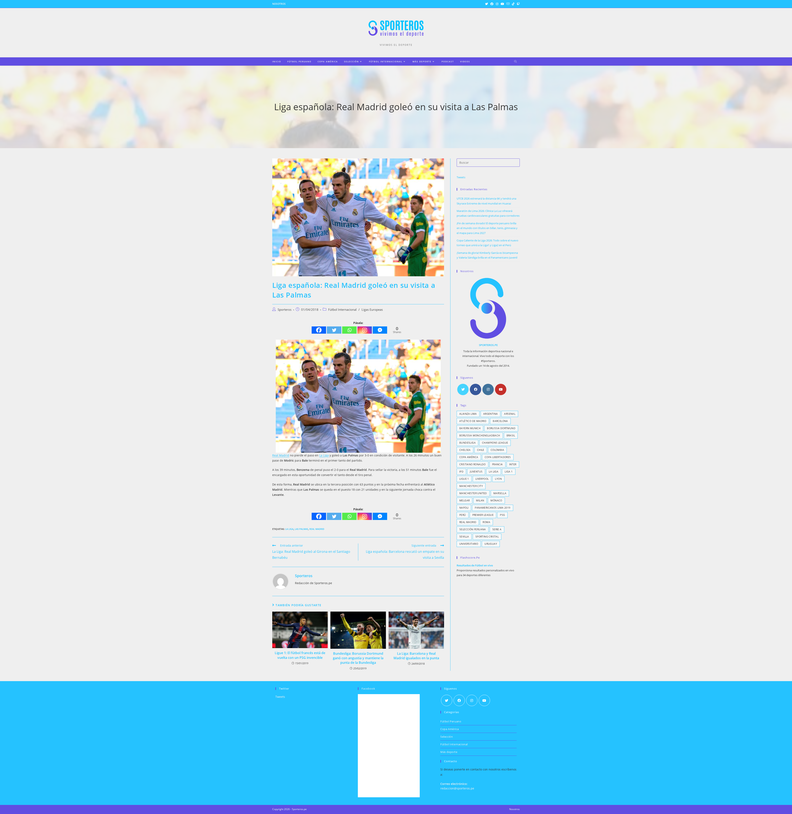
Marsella (499, 493)
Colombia (497, 450)
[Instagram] (364, 330)
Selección (446, 736)
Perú (462, 515)
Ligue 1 (464, 479)
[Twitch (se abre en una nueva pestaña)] (518, 4)
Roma (486, 522)
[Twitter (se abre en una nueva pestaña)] (486, 4)
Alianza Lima (468, 414)
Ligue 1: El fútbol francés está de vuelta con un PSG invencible (300, 655)
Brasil (511, 435)
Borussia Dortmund (501, 428)
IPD (461, 471)
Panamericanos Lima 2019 (492, 507)
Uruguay (490, 544)
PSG (502, 515)
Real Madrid (280, 455)
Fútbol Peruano (450, 721)
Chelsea (465, 450)
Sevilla (464, 536)
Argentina (490, 414)
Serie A (497, 529)
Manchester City (471, 486)
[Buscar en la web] (515, 61)
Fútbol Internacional (342, 310)
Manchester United (473, 493)
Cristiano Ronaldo (472, 464)
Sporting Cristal (487, 536)
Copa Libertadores (498, 457)
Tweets (461, 177)
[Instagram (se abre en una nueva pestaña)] (497, 4)
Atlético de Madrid (472, 421)
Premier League (483, 515)
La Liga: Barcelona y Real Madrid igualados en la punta (416, 655)
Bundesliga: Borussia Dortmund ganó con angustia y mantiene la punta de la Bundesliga (358, 658)
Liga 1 (509, 471)
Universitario (468, 544)
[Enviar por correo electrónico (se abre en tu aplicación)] (508, 4)
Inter (512, 464)
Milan (480, 500)
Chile (480, 450)
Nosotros (279, 4)
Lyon (498, 479)
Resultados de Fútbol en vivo (475, 565)
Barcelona (500, 421)
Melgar (464, 500)
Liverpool (482, 479)
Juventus (476, 471)
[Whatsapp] (349, 330)
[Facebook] (319, 330)
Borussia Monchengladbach (479, 435)
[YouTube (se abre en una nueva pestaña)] (502, 4)
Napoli (463, 507)
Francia (497, 464)
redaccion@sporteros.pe (457, 788)
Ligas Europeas (372, 310)
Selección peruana (472, 529)
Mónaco (496, 500)
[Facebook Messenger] (380, 330)
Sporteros (284, 310)
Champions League (495, 442)
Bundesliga (467, 442)
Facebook (368, 688)
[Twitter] (334, 330)
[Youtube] (500, 389)
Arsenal (509, 414)
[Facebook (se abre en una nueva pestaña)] (492, 4)
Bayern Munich (470, 428)
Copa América (468, 457)
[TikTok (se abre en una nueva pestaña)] (513, 4)
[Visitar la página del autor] (280, 581)
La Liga (324, 455)
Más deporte (448, 752)
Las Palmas (301, 528)
